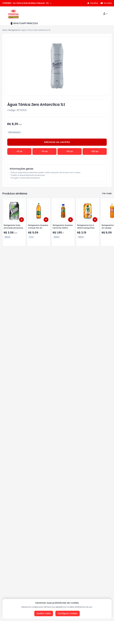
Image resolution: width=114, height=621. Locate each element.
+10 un (69, 151)
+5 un (45, 151)
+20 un (94, 151)
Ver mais (107, 193)
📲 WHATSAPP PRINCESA (24, 23)
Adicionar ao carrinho (57, 142)
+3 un (19, 151)
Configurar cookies (67, 613)
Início (4, 30)
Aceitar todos (44, 613)
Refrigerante (14, 30)
